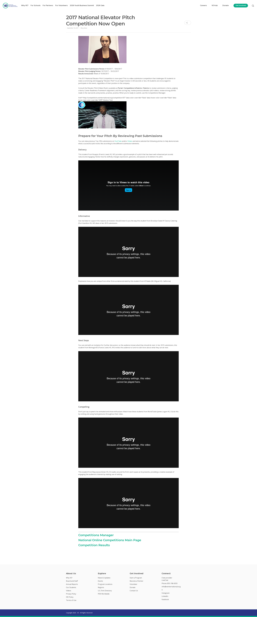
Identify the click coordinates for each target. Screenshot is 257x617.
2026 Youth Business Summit (82, 5)
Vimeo (129, 141)
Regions (101, 587)
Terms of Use (71, 600)
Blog (82, 28)
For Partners (48, 5)
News (85, 28)
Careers (203, 5)
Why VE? (24, 5)
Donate (225, 5)
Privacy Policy (71, 594)
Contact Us (134, 591)
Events (100, 581)
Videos (68, 591)
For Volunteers (61, 5)
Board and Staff (72, 581)
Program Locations (105, 584)
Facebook (165, 599)
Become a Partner (136, 581)
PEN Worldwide (103, 594)
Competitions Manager (96, 535)
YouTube (118, 141)
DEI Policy (69, 597)
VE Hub (215, 5)
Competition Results (94, 545)
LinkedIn (165, 596)
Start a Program (136, 578)
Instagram (165, 593)
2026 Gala (100, 5)
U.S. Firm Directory (105, 591)
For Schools (35, 5)
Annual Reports (72, 584)
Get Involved (241, 5)
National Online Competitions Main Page (109, 540)
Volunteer (133, 584)
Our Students (71, 587)
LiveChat (165, 580)
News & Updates (104, 578)
